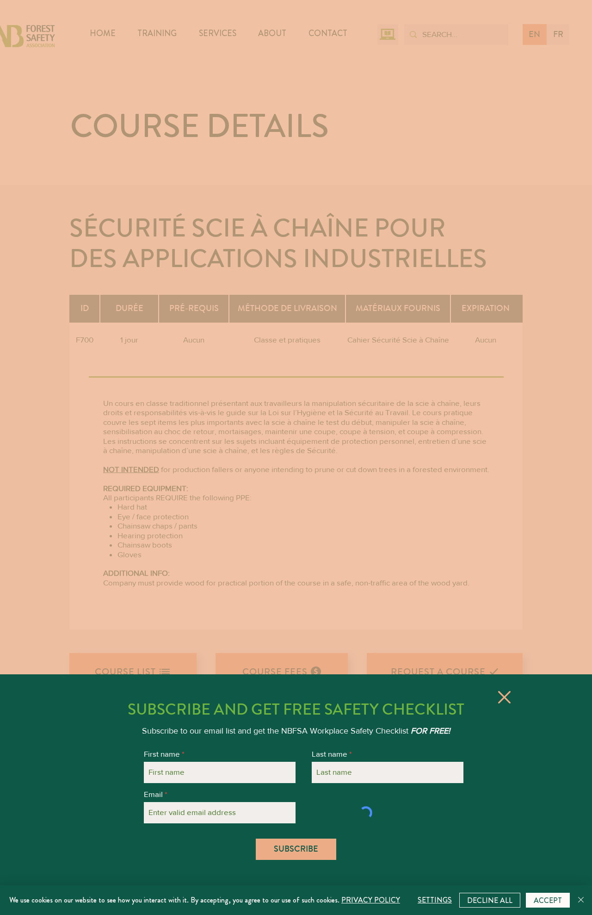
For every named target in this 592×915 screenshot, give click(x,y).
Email (153, 794)
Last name (329, 754)
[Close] (580, 900)
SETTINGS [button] (435, 900)
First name (162, 754)
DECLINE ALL (489, 900)
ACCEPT (548, 900)
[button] (504, 697)
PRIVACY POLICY (370, 900)
